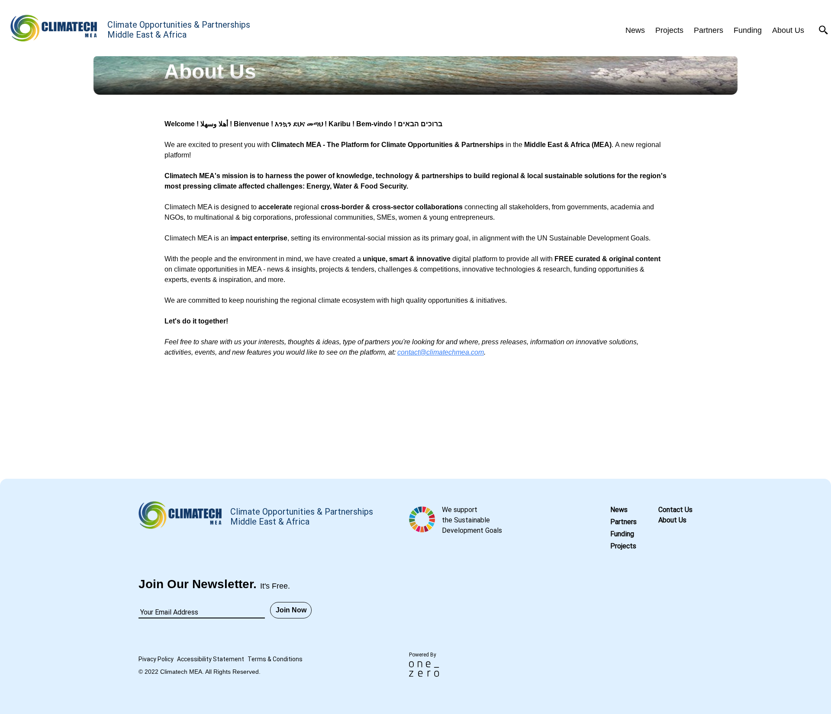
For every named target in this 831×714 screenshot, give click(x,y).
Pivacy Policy (156, 659)
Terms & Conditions (275, 659)
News (619, 510)
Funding (622, 534)
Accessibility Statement (210, 659)
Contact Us (675, 510)
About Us (672, 520)
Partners (623, 522)
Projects (623, 546)
